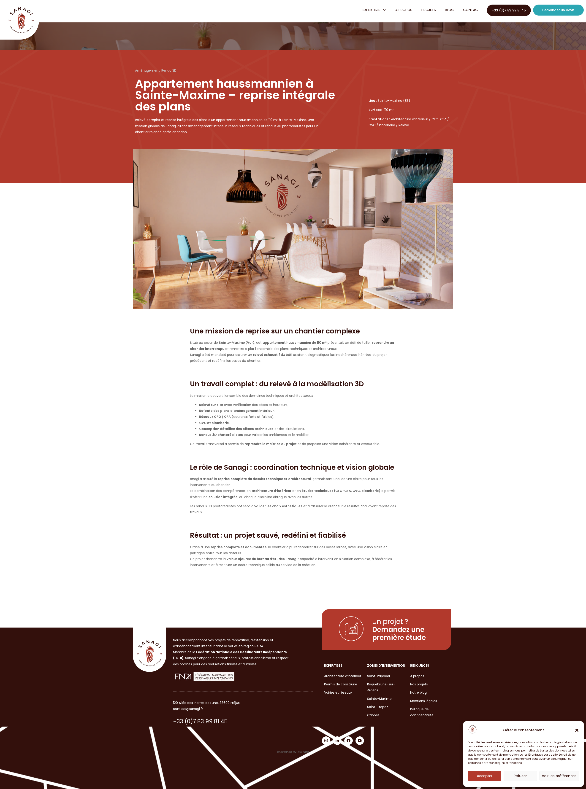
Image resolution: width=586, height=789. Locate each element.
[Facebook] (348, 740)
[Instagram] (326, 740)
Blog (449, 9)
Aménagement (147, 70)
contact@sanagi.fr (188, 708)
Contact (471, 9)
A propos (403, 9)
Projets (428, 9)
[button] (577, 730)
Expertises (371, 9)
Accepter (485, 775)
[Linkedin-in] (337, 740)
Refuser (520, 775)
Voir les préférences (559, 775)
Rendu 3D (168, 70)
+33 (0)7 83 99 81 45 (200, 721)
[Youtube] (359, 740)
